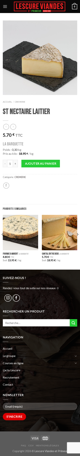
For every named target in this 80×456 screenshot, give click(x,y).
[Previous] (2, 242)
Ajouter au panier (40, 163)
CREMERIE (20, 101)
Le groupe (9, 356)
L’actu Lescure (11, 370)
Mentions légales (47, 445)
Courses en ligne (13, 363)
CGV (31, 445)
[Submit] (73, 322)
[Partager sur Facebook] (6, 185)
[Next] (77, 242)
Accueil (7, 101)
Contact (8, 384)
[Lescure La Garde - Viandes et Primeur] (39, 6)
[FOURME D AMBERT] (20, 232)
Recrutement (11, 377)
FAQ (23, 445)
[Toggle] (75, 356)
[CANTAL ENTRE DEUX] (59, 232)
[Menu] (5, 6)
